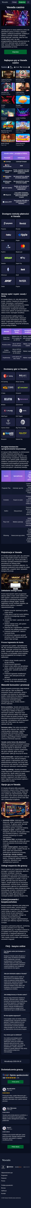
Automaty (25, 67)
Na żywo (11, 67)
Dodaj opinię (15, 1081)
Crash (17, 67)
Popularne (4, 67)
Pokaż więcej (15, 1146)
